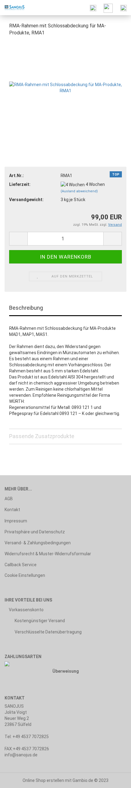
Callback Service (21, 564)
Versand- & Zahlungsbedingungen (38, 542)
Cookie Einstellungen (25, 575)
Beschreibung (26, 308)
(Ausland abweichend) (79, 191)
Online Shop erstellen (43, 780)
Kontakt (12, 509)
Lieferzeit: (19, 184)
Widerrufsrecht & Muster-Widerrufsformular (48, 553)
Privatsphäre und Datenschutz (35, 531)
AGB (9, 498)
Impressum (16, 520)
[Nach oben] (114, 778)
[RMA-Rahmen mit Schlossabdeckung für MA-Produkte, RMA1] (65, 87)
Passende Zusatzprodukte (41, 436)
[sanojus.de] (12, 7)
